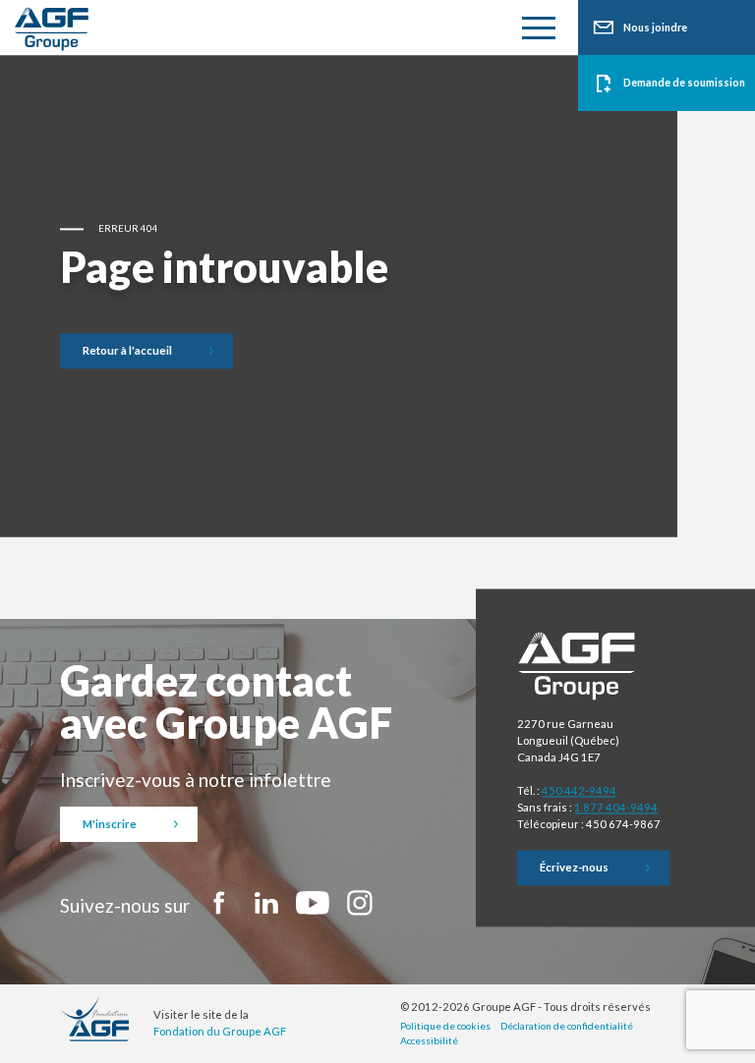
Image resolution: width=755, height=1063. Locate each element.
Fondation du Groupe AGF (219, 1031)
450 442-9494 (579, 791)
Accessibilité (429, 1040)
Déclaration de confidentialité (566, 1026)
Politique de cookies (445, 1026)
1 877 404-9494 (616, 807)
